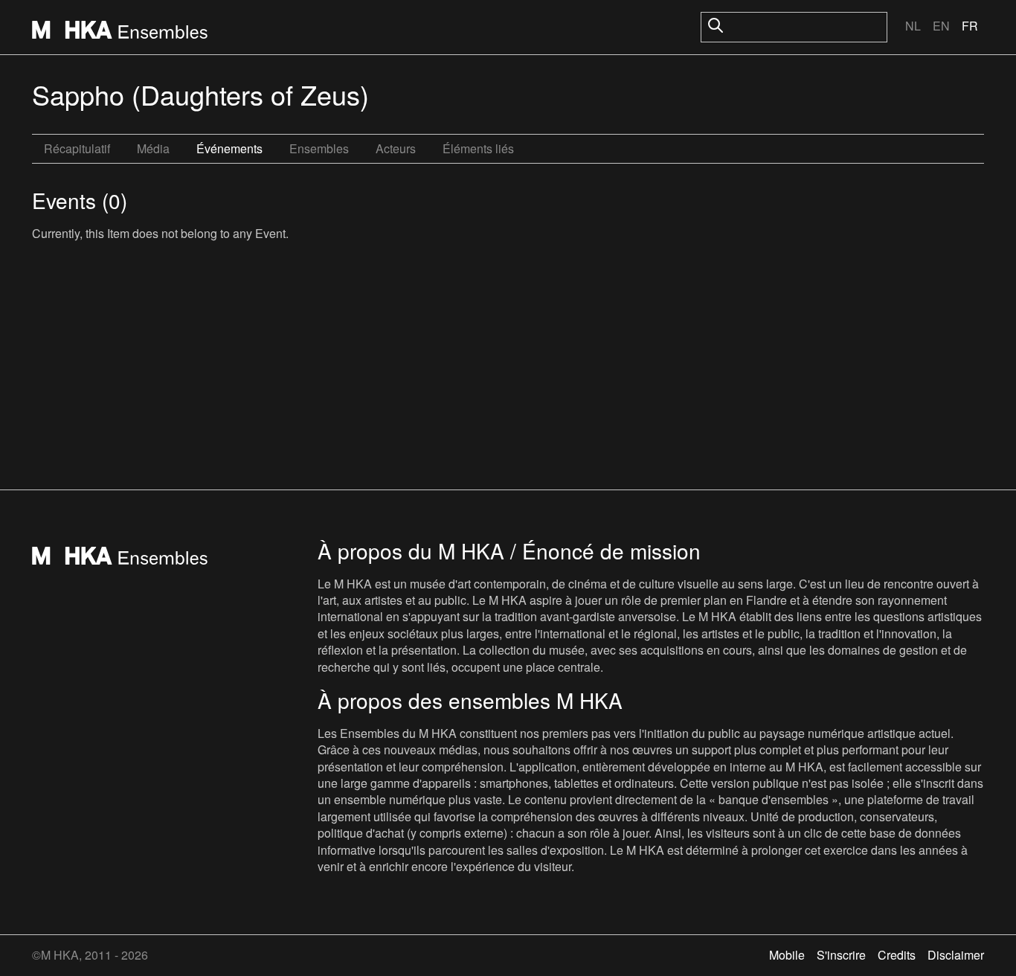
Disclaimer (955, 954)
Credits (897, 954)
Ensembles (319, 148)
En (941, 25)
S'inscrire (841, 954)
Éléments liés (478, 148)
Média (153, 148)
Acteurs (396, 148)
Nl (913, 25)
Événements (229, 148)
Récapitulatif (77, 148)
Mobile (787, 954)
